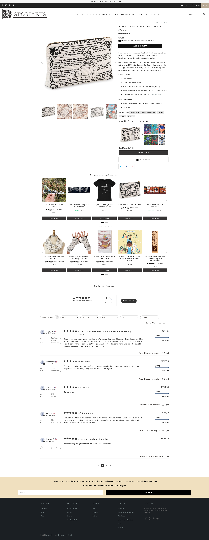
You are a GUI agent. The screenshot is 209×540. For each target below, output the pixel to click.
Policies (120, 524)
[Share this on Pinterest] (132, 166)
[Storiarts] (24, 14)
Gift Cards (121, 508)
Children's (131, 116)
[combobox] (197, 14)
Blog (42, 512)
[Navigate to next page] (110, 465)
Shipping (95, 512)
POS (53, 535)
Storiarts (48, 535)
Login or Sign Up (72, 508)
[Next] (115, 63)
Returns (95, 516)
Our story (44, 508)
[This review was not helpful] (167, 353)
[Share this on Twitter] (120, 166)
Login (197, 5)
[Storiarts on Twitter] (13, 5)
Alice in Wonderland (148, 112)
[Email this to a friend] (138, 166)
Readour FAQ (156, 94)
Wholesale (121, 516)
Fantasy (122, 116)
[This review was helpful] (162, 353)
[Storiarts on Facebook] (3, 5)
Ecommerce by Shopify (65, 535)
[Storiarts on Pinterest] (10, 5)
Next (165, 22)
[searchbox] (47, 317)
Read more (99, 346)
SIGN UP (148, 493)
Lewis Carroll (134, 112)
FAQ (94, 508)
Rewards (69, 516)
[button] (82, 14)
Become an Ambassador (126, 512)
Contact (120, 528)
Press (43, 516)
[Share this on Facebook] (126, 166)
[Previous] (42, 63)
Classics (160, 112)
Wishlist (69, 512)
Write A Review (129, 301)
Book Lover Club (72, 520)
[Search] (204, 14)
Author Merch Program (125, 520)
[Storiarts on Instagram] (6, 5)
